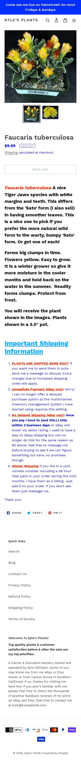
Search (14, 551)
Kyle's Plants (21, 20)
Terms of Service (21, 619)
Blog (11, 563)
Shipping (11, 152)
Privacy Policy (19, 585)
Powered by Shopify (55, 753)
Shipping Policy (20, 608)
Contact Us (17, 574)
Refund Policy (19, 596)
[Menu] (74, 20)
